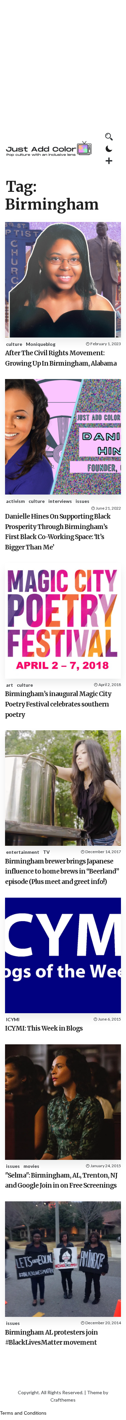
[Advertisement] (63, 63)
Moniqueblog (40, 344)
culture (14, 344)
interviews (60, 501)
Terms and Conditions (23, 1413)
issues (82, 501)
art (9, 685)
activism (15, 501)
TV (46, 852)
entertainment (22, 852)
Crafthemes (63, 1400)
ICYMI (12, 1019)
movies (31, 1166)
